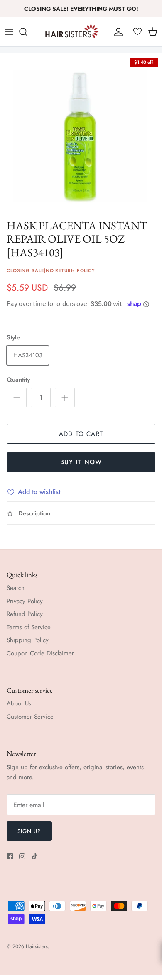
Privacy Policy (25, 601)
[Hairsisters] (72, 32)
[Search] (27, 32)
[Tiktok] (35, 856)
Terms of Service (29, 627)
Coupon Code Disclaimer (40, 653)
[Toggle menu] (9, 32)
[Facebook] (10, 856)
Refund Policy (25, 614)
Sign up (29, 831)
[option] (81, 134)
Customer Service (30, 716)
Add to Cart (81, 433)
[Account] (116, 32)
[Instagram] (22, 856)
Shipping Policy (28, 640)
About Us (19, 703)
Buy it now (81, 462)
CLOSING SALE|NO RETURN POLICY (51, 270)
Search (16, 587)
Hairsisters (37, 946)
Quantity (18, 380)
